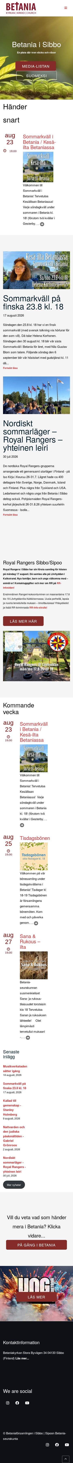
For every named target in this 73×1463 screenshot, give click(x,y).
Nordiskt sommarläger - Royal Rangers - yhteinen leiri (14, 1164)
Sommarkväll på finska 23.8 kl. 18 (33, 302)
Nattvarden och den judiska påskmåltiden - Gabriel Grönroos (14, 1136)
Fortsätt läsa (10, 368)
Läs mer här (23, 621)
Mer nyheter (14, 1185)
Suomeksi (36, 75)
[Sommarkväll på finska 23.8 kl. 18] (36, 270)
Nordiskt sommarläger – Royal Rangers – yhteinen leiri (32, 435)
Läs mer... (22, 1358)
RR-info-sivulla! (38, 607)
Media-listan (35, 66)
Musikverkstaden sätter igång (15, 1068)
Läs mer (36, 1296)
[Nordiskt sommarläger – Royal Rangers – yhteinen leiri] (36, 395)
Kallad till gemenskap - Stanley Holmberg (12, 1107)
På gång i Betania (36, 1244)
